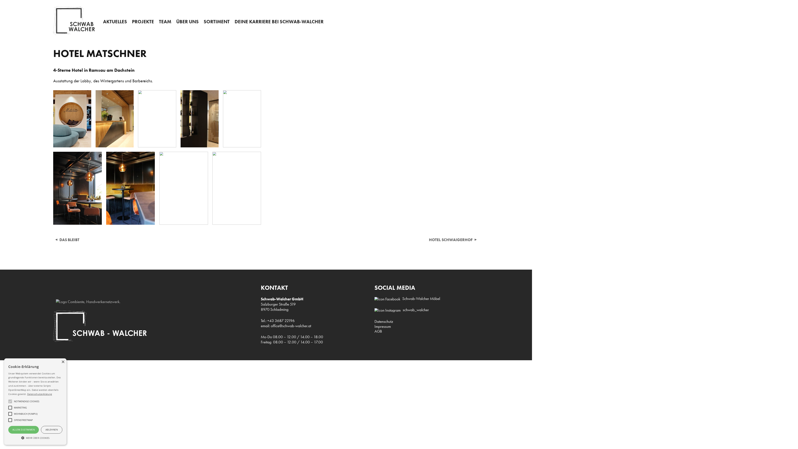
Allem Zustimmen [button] (23, 429)
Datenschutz (383, 321)
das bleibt (69, 239)
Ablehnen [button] (52, 429)
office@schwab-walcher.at (291, 325)
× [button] (62, 362)
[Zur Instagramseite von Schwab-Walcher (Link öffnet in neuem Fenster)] (388, 310)
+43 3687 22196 (703, 4)
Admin (400, 3)
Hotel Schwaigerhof (451, 239)
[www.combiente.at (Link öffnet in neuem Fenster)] (86, 301)
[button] (35, 437)
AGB (378, 331)
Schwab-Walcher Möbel (421, 298)
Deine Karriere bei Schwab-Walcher (279, 22)
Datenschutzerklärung (39, 394)
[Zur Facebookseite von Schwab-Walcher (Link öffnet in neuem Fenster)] (388, 299)
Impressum (382, 326)
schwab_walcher (416, 309)
